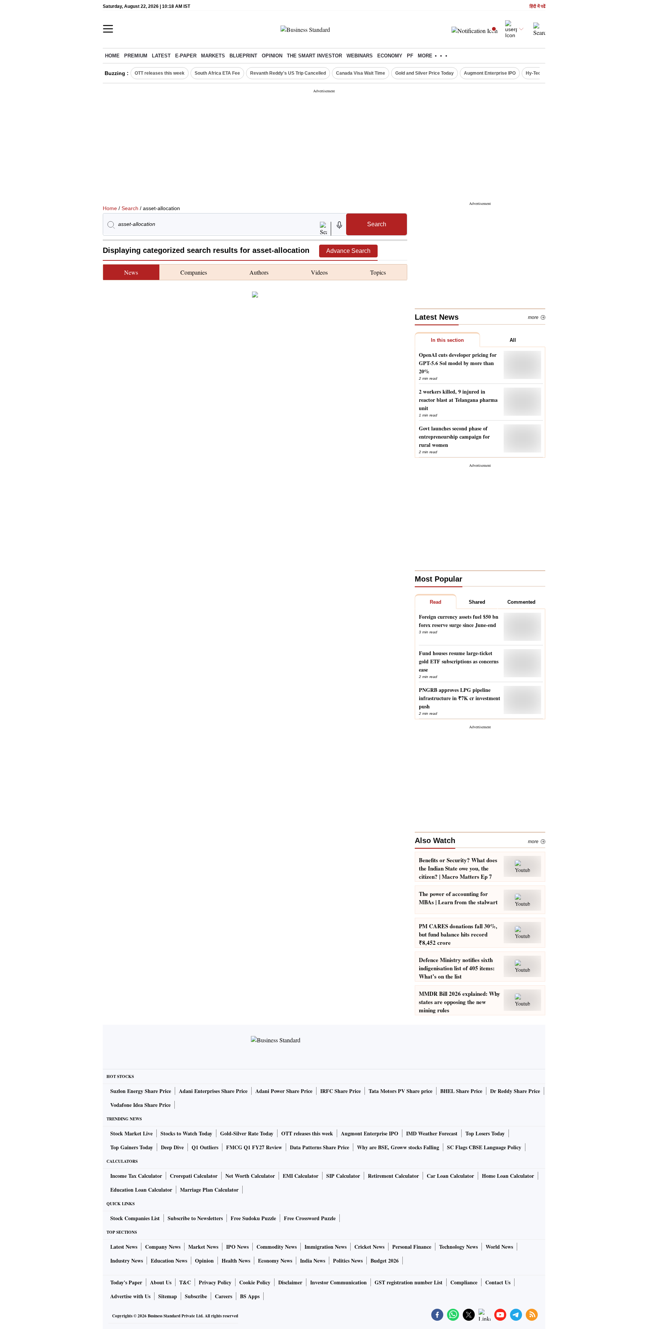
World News (499, 1247)
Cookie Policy (254, 1282)
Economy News (275, 1260)
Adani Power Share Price (283, 1091)
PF (410, 56)
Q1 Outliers (205, 1147)
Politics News (348, 1260)
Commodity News (276, 1247)
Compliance (463, 1282)
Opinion (272, 56)
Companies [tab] (193, 272)
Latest (161, 56)
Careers (223, 1296)
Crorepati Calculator (194, 1176)
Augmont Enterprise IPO (490, 73)
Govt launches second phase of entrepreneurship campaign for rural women (454, 436)
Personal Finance (411, 1247)
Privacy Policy (215, 1282)
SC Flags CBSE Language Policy (484, 1147)
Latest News (123, 1247)
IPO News (237, 1247)
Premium (135, 56)
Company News (162, 1247)
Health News (236, 1260)
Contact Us (497, 1282)
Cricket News (369, 1247)
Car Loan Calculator (450, 1176)
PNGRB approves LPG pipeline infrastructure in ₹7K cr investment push (459, 698)
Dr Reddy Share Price (515, 1091)
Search (130, 208)
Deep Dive (172, 1147)
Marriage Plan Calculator (209, 1190)
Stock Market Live (131, 1133)
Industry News (126, 1260)
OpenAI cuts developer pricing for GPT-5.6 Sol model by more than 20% (457, 363)
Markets (213, 56)
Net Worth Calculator (250, 1176)
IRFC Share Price (340, 1091)
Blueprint (243, 56)
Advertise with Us (130, 1296)
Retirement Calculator (393, 1176)
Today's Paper (126, 1282)
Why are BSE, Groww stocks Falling (398, 1147)
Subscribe (196, 1296)
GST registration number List (408, 1282)
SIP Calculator (343, 1176)
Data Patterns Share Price (319, 1147)
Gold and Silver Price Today (424, 73)
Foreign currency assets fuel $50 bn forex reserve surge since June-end (458, 621)
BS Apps (250, 1296)
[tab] (447, 339)
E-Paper (185, 56)
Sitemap (167, 1296)
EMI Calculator (300, 1176)
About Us (160, 1282)
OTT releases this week (159, 73)
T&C (185, 1282)
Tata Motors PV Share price (400, 1091)
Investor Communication (338, 1282)
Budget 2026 (384, 1260)
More (533, 317)
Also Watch (435, 840)
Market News (203, 1247)
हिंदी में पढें (537, 6)
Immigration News (325, 1247)
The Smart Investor (314, 56)
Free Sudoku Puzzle (253, 1218)
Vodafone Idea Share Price (140, 1105)
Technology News (458, 1247)
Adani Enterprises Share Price (213, 1091)
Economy (389, 56)
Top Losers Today (485, 1133)
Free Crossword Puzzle (310, 1218)
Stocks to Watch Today (186, 1133)
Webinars (359, 56)
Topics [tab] (378, 272)
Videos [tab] (319, 272)
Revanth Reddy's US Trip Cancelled (288, 73)
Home (112, 56)
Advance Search (348, 251)
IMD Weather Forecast (432, 1133)
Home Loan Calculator (508, 1176)
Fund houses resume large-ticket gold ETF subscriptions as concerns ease (458, 661)
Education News (169, 1260)
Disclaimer (290, 1282)
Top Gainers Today (131, 1147)
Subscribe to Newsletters (195, 1218)
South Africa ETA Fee (217, 73)
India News (312, 1260)
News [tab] (131, 272)
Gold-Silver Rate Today (246, 1133)
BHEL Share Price (461, 1091)
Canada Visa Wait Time (360, 73)
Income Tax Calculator (136, 1176)
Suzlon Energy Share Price (140, 1091)
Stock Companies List (135, 1218)
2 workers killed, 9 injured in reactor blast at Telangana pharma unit (458, 400)
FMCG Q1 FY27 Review (254, 1147)
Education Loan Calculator (141, 1190)
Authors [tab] (258, 272)
